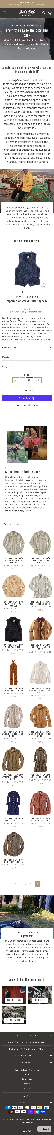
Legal (26, 1096)
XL (29, 380)
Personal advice (26, 1055)
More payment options (27, 405)
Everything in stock (26, 1035)
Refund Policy (27, 1078)
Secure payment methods (26, 1049)
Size (27, 375)
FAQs (27, 1074)
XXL (37, 380)
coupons (27, 1087)
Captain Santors (27, 297)
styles (26, 1062)
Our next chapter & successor (27, 1070)
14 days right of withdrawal (26, 1042)
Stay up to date (26, 1102)
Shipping (23, 311)
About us (27, 1083)
